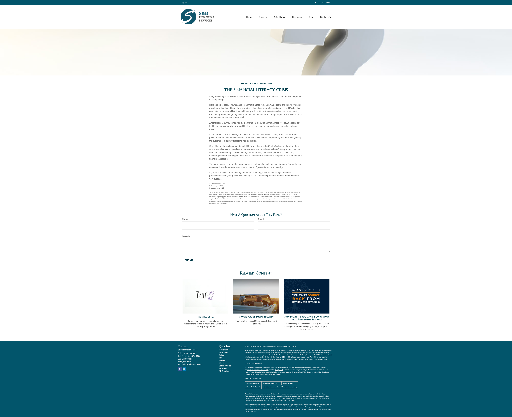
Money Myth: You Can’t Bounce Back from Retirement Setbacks (307, 318)
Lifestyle (222, 363)
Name (185, 219)
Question (186, 236)
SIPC (276, 370)
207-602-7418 (324, 2)
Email (261, 219)
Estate (221, 355)
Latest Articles (225, 365)
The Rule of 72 (205, 316)
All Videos (223, 368)
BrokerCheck (291, 346)
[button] (263, 17)
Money (222, 360)
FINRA (281, 370)
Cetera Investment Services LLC (257, 370)
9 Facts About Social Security (256, 316)
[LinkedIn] (183, 2)
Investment (223, 352)
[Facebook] (186, 2)
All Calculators (225, 371)
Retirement (223, 349)
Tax (220, 357)
